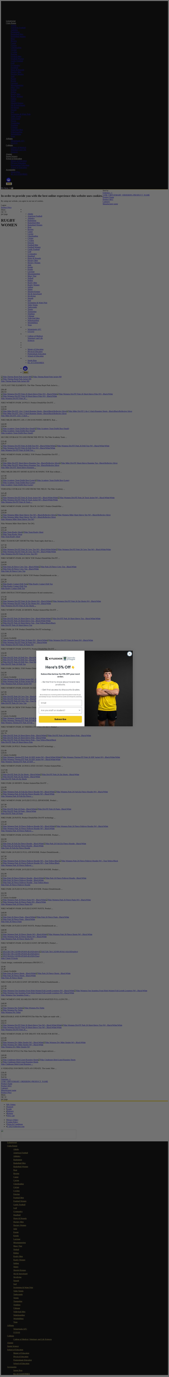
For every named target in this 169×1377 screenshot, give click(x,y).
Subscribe (60, 719)
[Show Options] (79, 710)
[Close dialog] (129, 654)
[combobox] (59, 710)
